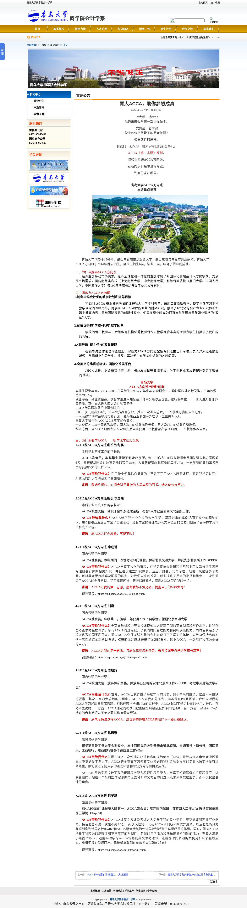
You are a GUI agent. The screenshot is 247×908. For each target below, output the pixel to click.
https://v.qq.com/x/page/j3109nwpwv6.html (122, 657)
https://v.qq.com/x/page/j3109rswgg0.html (121, 850)
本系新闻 (39, 107)
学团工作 (144, 28)
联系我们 (208, 28)
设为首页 (203, 2)
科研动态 (123, 28)
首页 (37, 28)
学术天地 (39, 114)
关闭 (213, 881)
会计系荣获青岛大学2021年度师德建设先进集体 (179, 37)
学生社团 (166, 28)
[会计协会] (49, 169)
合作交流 (187, 28)
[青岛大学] (49, 182)
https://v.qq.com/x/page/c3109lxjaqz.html (121, 594)
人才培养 (101, 28)
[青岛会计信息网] (49, 195)
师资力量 (80, 28)
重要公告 (54, 45)
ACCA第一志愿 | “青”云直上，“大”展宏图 (107, 874)
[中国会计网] (49, 208)
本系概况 (58, 28)
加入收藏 (215, 2)
